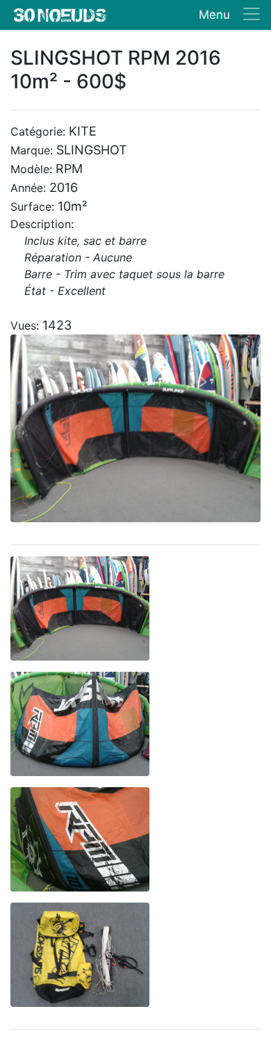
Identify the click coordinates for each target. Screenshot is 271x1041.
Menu (214, 15)
